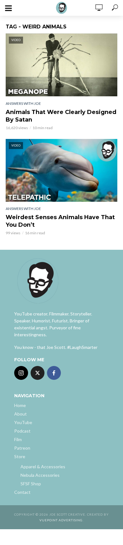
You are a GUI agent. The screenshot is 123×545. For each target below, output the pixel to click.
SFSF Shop (30, 483)
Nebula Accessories (40, 475)
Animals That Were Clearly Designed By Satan (61, 116)
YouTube (23, 422)
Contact (22, 492)
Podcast (22, 431)
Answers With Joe (23, 103)
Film (18, 439)
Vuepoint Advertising (61, 520)
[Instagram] (21, 373)
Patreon (22, 448)
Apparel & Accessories (42, 466)
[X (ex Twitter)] (37, 373)
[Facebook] (54, 373)
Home (20, 405)
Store (19, 456)
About (20, 413)
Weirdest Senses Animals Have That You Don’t (60, 221)
